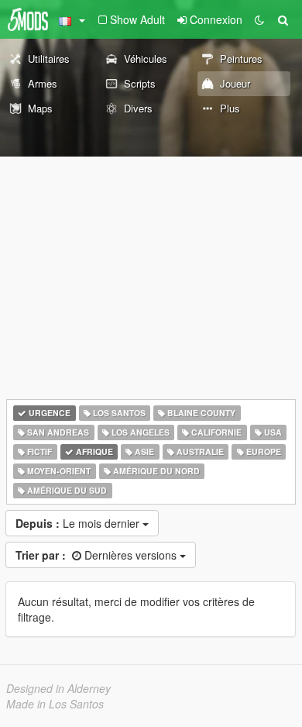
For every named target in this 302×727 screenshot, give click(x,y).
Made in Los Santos (55, 703)
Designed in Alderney (58, 688)
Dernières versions (97, 555)
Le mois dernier (78, 523)
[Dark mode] (259, 19)
